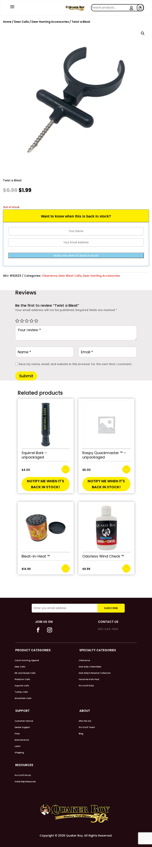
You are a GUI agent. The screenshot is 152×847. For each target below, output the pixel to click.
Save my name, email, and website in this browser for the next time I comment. (75, 364)
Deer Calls (21, 22)
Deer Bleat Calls (70, 276)
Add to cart (66, 568)
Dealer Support (22, 727)
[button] (142, 33)
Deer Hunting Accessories (50, 22)
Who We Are (85, 721)
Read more (66, 469)
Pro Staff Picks (86, 685)
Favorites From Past (89, 679)
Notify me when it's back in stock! (76, 256)
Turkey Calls (21, 692)
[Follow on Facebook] (38, 630)
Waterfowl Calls (23, 698)
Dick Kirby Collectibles (90, 666)
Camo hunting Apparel (27, 660)
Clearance (49, 276)
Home (7, 22)
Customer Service (24, 721)
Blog (81, 733)
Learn (18, 746)
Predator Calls (22, 679)
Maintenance (22, 740)
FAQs (17, 733)
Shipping (19, 752)
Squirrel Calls (22, 685)
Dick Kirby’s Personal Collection (95, 673)
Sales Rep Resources (25, 781)
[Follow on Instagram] (50, 630)
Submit (26, 376)
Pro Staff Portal (23, 775)
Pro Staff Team (87, 727)
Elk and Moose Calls (25, 673)
